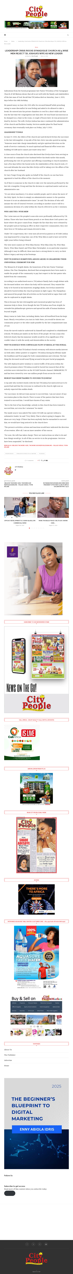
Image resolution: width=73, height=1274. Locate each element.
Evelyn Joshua (9, 453)
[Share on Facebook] (41, 460)
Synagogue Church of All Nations (26, 453)
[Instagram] (39, 1244)
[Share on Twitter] (43, 460)
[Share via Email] (46, 460)
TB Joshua (42, 453)
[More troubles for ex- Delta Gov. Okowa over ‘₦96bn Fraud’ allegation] (53, 507)
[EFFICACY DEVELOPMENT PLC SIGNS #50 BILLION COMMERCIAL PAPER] (20, 507)
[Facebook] (27, 1244)
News (12, 41)
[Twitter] (33, 1244)
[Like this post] (39, 460)
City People (34, 56)
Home (5, 41)
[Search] (68, 35)
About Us (8, 1050)
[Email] (46, 1244)
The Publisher (9, 1055)
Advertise (8, 1060)
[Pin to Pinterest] (44, 460)
